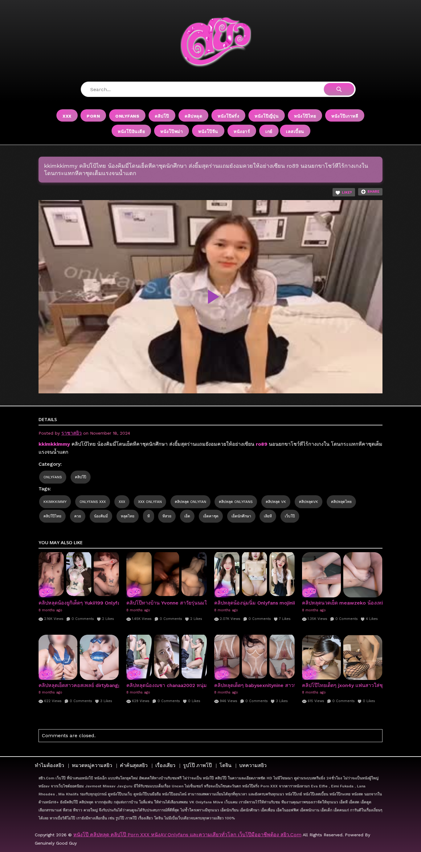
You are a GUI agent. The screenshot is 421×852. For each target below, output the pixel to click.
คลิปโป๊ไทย (52, 516)
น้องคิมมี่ (101, 516)
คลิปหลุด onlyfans (236, 502)
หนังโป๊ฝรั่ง (228, 116)
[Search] (339, 89)
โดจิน (225, 765)
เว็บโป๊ (290, 516)
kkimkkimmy (55, 502)
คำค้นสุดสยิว (134, 765)
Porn (93, 116)
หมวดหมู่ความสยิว (92, 765)
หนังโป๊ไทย (305, 116)
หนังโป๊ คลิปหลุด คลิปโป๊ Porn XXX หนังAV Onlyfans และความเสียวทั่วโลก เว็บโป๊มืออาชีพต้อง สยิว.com (187, 835)
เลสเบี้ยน (295, 131)
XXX (67, 116)
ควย (77, 516)
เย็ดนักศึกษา (241, 516)
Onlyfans (127, 116)
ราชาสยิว (71, 433)
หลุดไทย (127, 516)
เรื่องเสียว (165, 765)
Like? (347, 193)
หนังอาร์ (242, 131)
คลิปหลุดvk (308, 502)
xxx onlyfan (150, 502)
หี (148, 516)
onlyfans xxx (93, 502)
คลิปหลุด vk (276, 502)
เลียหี (268, 516)
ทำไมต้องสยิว (49, 765)
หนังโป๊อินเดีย (131, 131)
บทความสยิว (253, 765)
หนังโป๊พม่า (171, 131)
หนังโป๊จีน (208, 131)
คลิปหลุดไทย (341, 502)
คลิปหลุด (193, 116)
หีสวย (166, 516)
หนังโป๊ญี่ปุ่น (267, 116)
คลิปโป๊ (162, 116)
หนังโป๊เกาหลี (344, 116)
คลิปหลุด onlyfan (190, 502)
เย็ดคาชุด (211, 516)
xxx (122, 502)
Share (373, 192)
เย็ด (187, 516)
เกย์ (268, 131)
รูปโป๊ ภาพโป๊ (197, 765)
